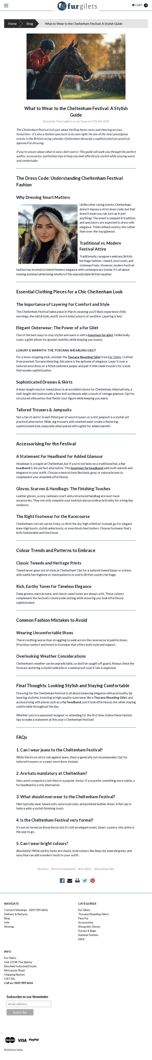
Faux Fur (83, 918)
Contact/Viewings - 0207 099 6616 (26, 910)
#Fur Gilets (85, 869)
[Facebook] (62, 880)
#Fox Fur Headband (63, 869)
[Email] (69, 880)
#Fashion (43, 869)
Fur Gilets (114, 357)
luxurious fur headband (87, 468)
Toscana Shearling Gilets (93, 914)
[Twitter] (85, 880)
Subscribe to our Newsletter (27, 997)
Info (6, 922)
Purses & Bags (87, 930)
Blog (30, 23)
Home (12, 23)
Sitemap (9, 926)
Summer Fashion (88, 935)
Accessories (85, 922)
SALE (81, 939)
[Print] (77, 880)
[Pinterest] (92, 880)
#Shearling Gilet (104, 869)
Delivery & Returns (16, 914)
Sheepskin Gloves (89, 926)
